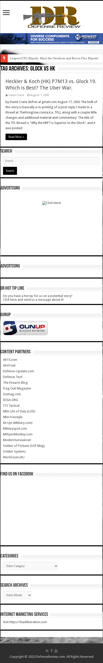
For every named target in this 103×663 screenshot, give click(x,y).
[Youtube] (56, 651)
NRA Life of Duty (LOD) (19, 411)
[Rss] (47, 651)
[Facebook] (51, 651)
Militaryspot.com (15, 428)
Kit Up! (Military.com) (17, 423)
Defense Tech (12, 377)
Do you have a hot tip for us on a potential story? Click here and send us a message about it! (37, 297)
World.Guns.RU (13, 457)
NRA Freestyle (12, 417)
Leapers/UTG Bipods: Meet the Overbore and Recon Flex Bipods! (54, 58)
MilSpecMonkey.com (17, 434)
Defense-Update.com (18, 371)
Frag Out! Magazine (17, 388)
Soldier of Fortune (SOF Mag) (24, 446)
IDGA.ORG (10, 400)
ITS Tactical (11, 405)
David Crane (16, 95)
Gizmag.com (12, 394)
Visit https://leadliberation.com (25, 622)
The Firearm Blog (15, 382)
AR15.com (10, 360)
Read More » (16, 137)
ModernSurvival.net (17, 440)
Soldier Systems (14, 451)
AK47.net (9, 365)
